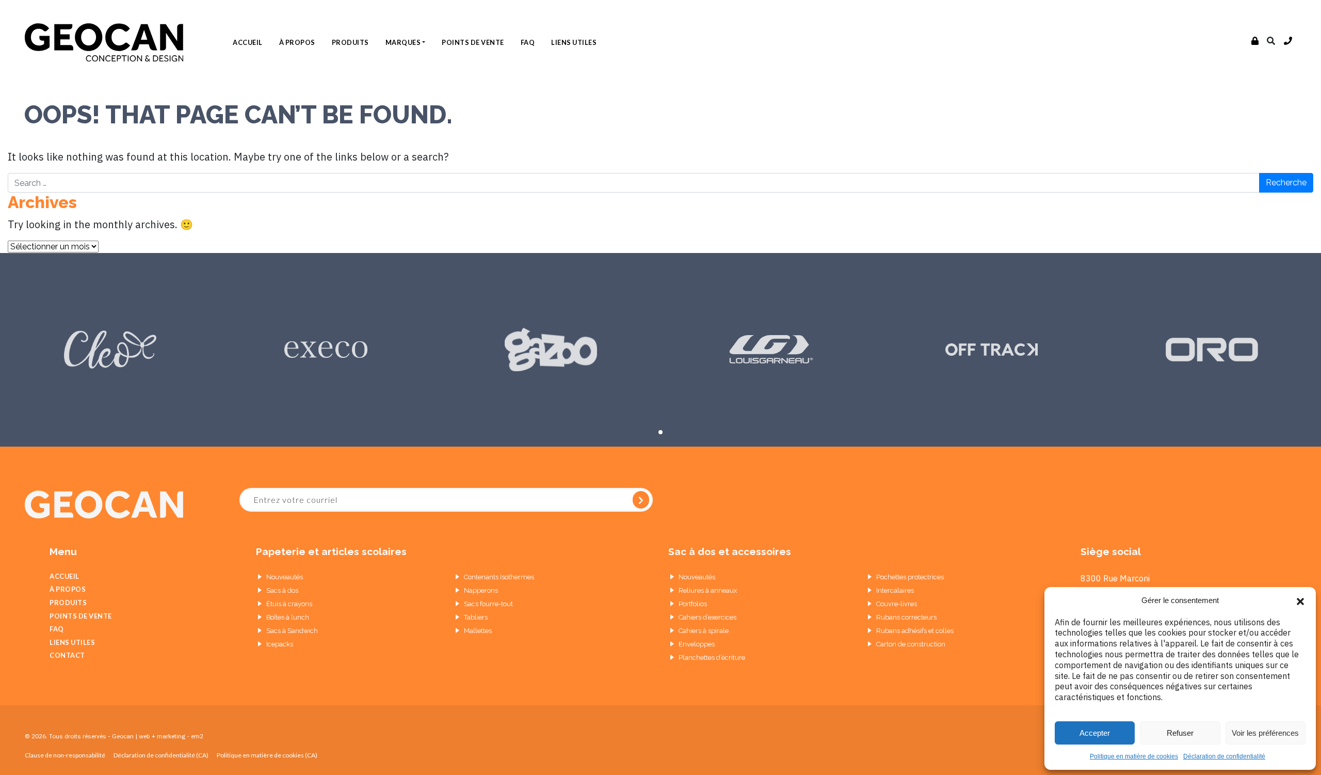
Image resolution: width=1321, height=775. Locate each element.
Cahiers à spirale (704, 631)
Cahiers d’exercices (707, 617)
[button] (1300, 600)
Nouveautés (284, 577)
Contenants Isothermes (499, 577)
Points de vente (473, 42)
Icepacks (279, 644)
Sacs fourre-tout (488, 604)
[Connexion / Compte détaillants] (1255, 41)
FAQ (528, 42)
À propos (297, 42)
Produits (350, 42)
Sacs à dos (282, 590)
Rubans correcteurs (906, 617)
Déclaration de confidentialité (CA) (161, 755)
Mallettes (478, 631)
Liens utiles (574, 42)
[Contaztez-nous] (1288, 41)
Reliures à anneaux (708, 590)
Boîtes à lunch (287, 617)
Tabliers (476, 617)
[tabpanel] (110, 350)
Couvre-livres (896, 604)
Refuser (1180, 733)
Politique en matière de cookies (1134, 756)
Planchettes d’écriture (712, 657)
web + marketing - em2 (171, 736)
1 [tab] (660, 432)
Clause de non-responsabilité (65, 755)
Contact (67, 655)
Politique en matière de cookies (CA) (267, 755)
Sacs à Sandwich (292, 631)
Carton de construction (910, 644)
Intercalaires (895, 590)
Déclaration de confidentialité (1224, 756)
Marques (403, 42)
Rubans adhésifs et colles (915, 631)
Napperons (481, 590)
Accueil (248, 42)
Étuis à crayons (289, 604)
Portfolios (693, 604)
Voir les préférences (1265, 733)
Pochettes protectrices (910, 577)
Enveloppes (697, 644)
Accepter (1095, 733)
